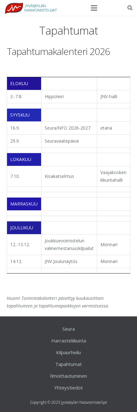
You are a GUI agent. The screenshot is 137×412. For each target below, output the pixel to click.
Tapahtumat (68, 364)
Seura (68, 329)
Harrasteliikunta (68, 340)
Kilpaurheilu (68, 352)
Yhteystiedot (68, 387)
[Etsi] (130, 8)
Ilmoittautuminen (68, 376)
